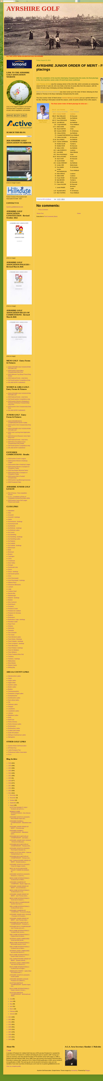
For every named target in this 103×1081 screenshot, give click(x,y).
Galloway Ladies (13, 704)
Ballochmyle (11, 547)
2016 (10, 788)
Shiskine (10, 626)
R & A (9, 754)
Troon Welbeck (12, 652)
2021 (10, 775)
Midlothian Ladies (13, 715)
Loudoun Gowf (12, 591)
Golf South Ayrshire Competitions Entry (19, 380)
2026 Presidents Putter (14, 482)
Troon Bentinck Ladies (14, 637)
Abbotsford (11, 510)
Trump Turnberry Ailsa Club (16, 654)
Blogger (87, 1070)
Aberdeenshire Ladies (14, 676)
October (12, 800)
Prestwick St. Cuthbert (14, 610)
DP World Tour (12, 748)
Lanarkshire (11, 708)
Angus (10, 678)
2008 (10, 1029)
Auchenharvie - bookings (15, 521)
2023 (10, 770)
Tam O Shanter (12, 632)
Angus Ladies (12, 680)
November (13, 797)
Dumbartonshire (12, 695)
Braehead (11, 552)
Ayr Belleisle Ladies (13, 530)
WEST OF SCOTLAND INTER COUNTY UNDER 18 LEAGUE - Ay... (20, 870)
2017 (10, 785)
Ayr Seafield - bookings (14, 545)
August (12, 805)
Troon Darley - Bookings (15, 639)
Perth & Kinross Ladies (14, 724)
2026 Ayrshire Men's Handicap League (19, 464)
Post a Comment (43, 209)
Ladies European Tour (14, 750)
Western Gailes (12, 665)
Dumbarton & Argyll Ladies (15, 693)
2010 (10, 1024)
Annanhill (11, 515)
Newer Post (40, 213)
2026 (10, 763)
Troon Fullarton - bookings (15, 641)
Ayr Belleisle (11, 526)
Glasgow (10, 706)
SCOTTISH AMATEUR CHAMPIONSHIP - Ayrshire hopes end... (20, 984)
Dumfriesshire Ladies (14, 698)
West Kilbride (12, 663)
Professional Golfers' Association (17, 752)
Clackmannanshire (13, 691)
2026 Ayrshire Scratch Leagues (17, 458)
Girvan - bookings (13, 571)
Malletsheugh (12, 595)
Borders (10, 689)
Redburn (10, 615)
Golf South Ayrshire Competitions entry (19, 399)
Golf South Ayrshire (13, 573)
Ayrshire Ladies (12, 684)
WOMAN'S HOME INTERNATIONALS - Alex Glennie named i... (20, 813)
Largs (9, 589)
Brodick (10, 554)
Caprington (11, 556)
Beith (9, 550)
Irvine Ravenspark (13, 578)
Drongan (10, 565)
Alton (9, 513)
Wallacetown (11, 661)
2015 (10, 790)
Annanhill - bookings (14, 517)
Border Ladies (12, 687)
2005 (10, 1037)
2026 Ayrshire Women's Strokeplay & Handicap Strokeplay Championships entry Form (18, 403)
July (11, 999)
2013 (10, 1017)
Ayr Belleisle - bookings (15, 528)
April (11, 1006)
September (13, 802)
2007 (10, 1032)
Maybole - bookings (13, 597)
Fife (9, 702)
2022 (10, 773)
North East (11, 719)
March (12, 1009)
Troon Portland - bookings (15, 648)
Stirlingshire (11, 737)
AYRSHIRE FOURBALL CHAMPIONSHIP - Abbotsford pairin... (19, 832)
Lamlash (10, 587)
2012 (10, 1019)
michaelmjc (74, 1070)
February (12, 1011)
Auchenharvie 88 (13, 523)
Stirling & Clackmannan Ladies (17, 735)
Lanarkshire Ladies (13, 711)
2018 (10, 783)
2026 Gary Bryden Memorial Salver (18, 470)
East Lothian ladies (13, 700)
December (13, 795)
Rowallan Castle (13, 621)
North (9, 717)
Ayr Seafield (11, 543)
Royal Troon (11, 624)
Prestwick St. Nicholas (14, 613)
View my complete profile (13, 1066)
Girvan (10, 569)
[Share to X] (61, 199)
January (12, 1014)
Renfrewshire (12, 726)
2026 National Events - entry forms (18, 378)
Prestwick (11, 606)
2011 (9, 1022)
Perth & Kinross (12, 721)
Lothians (10, 713)
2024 (10, 768)
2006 (10, 1034)
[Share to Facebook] (62, 199)
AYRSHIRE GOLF (33, 8)
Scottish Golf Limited (14, 730)
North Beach (11, 604)
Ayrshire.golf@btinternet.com (14, 207)
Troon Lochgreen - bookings (16, 643)
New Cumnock (12, 602)
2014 (10, 793)
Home (79, 213)
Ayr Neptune (11, 541)
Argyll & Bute (12, 682)
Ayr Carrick (11, 532)
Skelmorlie (11, 628)
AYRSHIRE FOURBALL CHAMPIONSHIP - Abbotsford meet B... (20, 822)
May (11, 1004)
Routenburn (11, 617)
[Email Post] (55, 199)
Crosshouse (11, 560)
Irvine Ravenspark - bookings (16, 580)
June (11, 1001)
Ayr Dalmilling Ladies (14, 539)
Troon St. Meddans (13, 650)
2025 (10, 765)
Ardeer (10, 519)
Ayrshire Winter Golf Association (17, 745)
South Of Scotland (13, 732)
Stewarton (11, 630)
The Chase (11, 634)
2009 (10, 1027)
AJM (9, 1050)
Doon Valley (11, 563)
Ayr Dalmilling (12, 534)
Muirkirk (10, 600)
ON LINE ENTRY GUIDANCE (16, 382)
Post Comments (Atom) (50, 216)
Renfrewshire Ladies (14, 728)
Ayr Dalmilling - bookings (15, 536)
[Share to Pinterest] (64, 199)
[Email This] (58, 199)
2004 (10, 1039)
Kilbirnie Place (12, 582)
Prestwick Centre (13, 608)
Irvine (9, 576)
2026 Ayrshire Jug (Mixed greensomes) (19, 480)
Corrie (10, 558)
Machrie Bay (11, 593)
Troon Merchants (13, 645)
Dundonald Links (13, 567)
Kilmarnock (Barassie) (14, 584)
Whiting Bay (11, 667)
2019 (10, 780)
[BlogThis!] (59, 199)
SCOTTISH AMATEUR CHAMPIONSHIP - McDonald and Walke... (20, 994)
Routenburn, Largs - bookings (16, 619)
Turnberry (11, 656)
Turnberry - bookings (14, 658)
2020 (10, 778)
